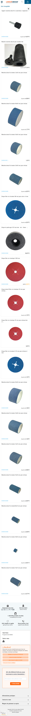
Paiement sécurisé (7, 608)
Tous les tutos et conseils (9, 662)
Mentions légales (15, 712)
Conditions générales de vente (15, 710)
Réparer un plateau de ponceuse (15, 654)
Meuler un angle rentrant (15, 657)
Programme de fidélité (7, 634)
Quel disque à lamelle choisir (15, 660)
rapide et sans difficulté (23, 625)
